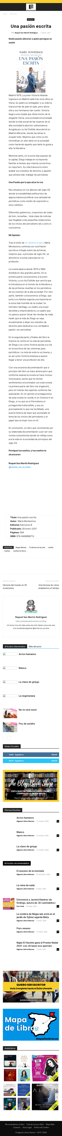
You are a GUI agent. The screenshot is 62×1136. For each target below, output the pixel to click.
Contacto (16, 1127)
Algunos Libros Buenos (25, 821)
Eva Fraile (20, 906)
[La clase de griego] (10, 685)
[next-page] (9, 738)
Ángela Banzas (21, 547)
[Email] (39, 567)
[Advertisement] (32, 961)
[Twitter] (12, 567)
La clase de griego (29, 681)
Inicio (5, 14)
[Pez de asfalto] (10, 727)
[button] (5, 7)
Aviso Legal (27, 1127)
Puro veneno (23, 928)
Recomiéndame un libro (14, 1124)
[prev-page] (4, 738)
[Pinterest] (19, 567)
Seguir (54, 755)
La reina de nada (26, 885)
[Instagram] (25, 633)
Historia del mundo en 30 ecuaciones (15, 586)
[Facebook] (6, 567)
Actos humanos (27, 654)
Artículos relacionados (15, 646)
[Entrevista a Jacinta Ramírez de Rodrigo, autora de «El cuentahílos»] (8, 904)
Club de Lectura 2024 (35, 1124)
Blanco (22, 668)
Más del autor (35, 646)
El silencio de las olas (37, 547)
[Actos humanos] (10, 657)
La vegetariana (27, 695)
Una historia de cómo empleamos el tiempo (48, 586)
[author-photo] (31, 613)
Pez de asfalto (27, 723)
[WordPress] (37, 633)
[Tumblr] (45, 567)
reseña (50, 547)
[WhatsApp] (26, 567)
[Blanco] (10, 671)
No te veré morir (28, 709)
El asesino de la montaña (30, 870)
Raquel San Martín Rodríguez (26, 33)
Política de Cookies (41, 1127)
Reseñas (13, 14)
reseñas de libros (19, 551)
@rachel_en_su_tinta (20, 467)
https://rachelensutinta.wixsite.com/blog (31, 621)
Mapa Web (50, 1124)
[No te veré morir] (10, 713)
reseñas (7, 551)
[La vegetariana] (10, 699)
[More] (52, 567)
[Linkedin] (32, 567)
